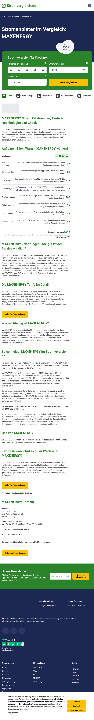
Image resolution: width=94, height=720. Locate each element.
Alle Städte (76, 683)
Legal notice (13, 712)
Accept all (76, 702)
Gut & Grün (37, 668)
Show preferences (76, 710)
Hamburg (75, 669)
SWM (35, 671)
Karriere (5, 675)
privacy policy (22, 709)
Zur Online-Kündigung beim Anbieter (17, 493)
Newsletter (6, 678)
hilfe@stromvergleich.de (49, 605)
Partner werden (8, 685)
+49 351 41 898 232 (76, 605)
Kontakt (5, 671)
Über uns (5, 668)
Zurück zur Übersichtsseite (15, 553)
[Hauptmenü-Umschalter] (89, 6)
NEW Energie (38, 682)
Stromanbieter (39, 663)
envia (35, 675)
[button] (15, 314)
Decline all (76, 706)
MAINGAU (37, 678)
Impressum (6, 688)
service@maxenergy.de (17, 529)
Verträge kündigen (9, 682)
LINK (18, 534)
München (75, 676)
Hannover (76, 679)
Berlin (74, 672)
